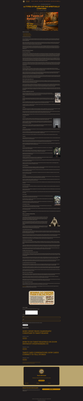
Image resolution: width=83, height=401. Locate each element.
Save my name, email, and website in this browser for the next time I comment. (32, 322)
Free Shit (32, 1)
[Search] (59, 1)
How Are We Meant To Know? (26, 33)
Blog (55, 1)
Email (23, 319)
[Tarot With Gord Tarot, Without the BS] (26, 1)
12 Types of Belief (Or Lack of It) (27, 34)
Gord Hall (39, 10)
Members (57, 1)
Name (23, 316)
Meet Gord (52, 1)
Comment (24, 314)
